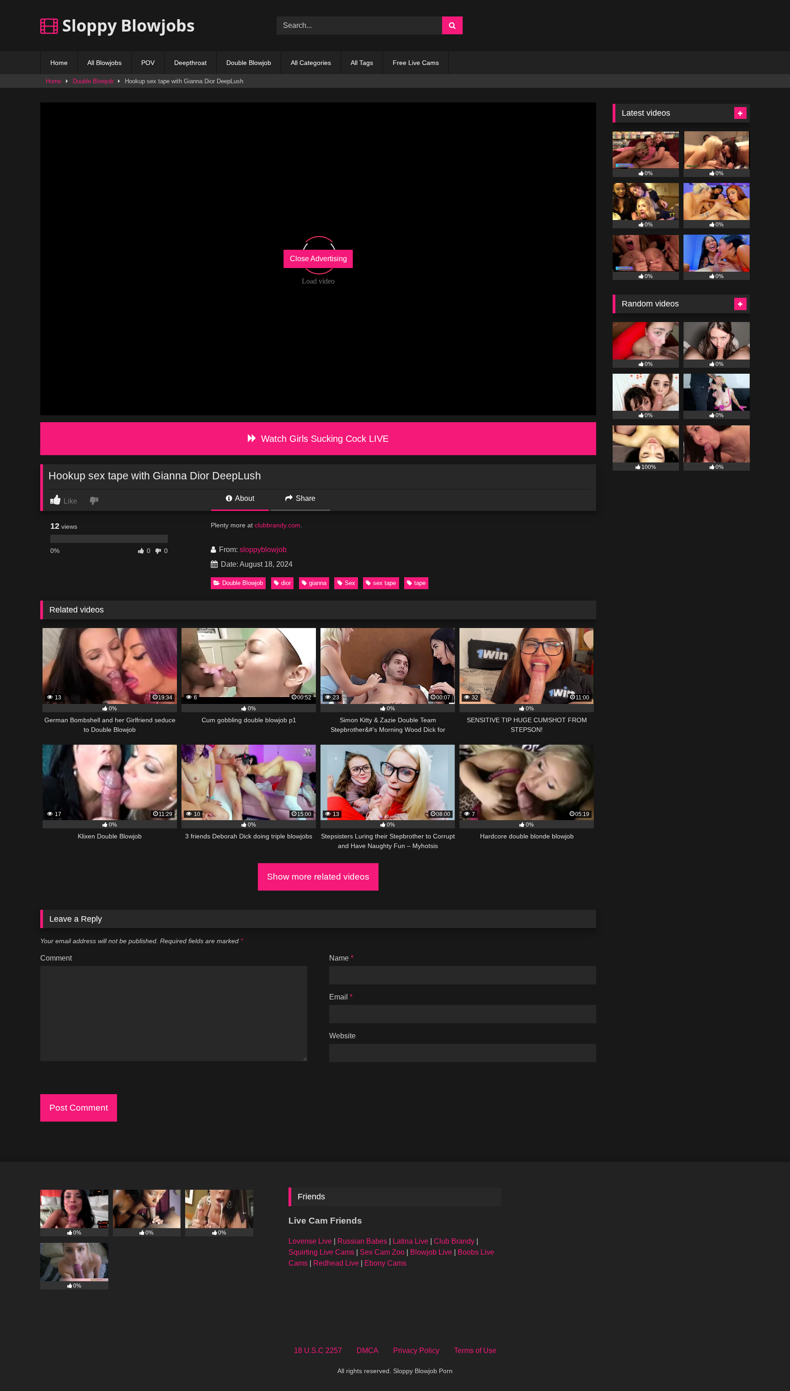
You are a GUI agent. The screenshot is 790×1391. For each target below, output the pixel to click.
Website (342, 1036)
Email (340, 997)
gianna (317, 583)
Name (341, 958)
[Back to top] (762, 1364)
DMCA (368, 1350)
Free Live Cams (416, 62)
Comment (56, 958)
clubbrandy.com (277, 525)
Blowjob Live (431, 1252)
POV (148, 62)
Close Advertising (318, 259)
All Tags (362, 62)
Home (59, 62)
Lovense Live (310, 1241)
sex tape (384, 583)
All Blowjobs (104, 62)
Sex (350, 583)
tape (420, 583)
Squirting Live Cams (321, 1252)
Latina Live (410, 1241)
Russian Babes (362, 1241)
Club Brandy (454, 1241)
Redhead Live (336, 1263)
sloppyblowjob (263, 549)
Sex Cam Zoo (382, 1252)
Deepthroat (190, 62)
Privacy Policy (416, 1350)
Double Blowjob (248, 62)
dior (286, 583)
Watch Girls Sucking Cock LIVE (323, 439)
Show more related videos (318, 876)
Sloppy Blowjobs (126, 25)
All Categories (311, 62)
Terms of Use (475, 1350)
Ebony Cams (385, 1263)
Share (304, 498)
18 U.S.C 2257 (318, 1350)
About (244, 498)
